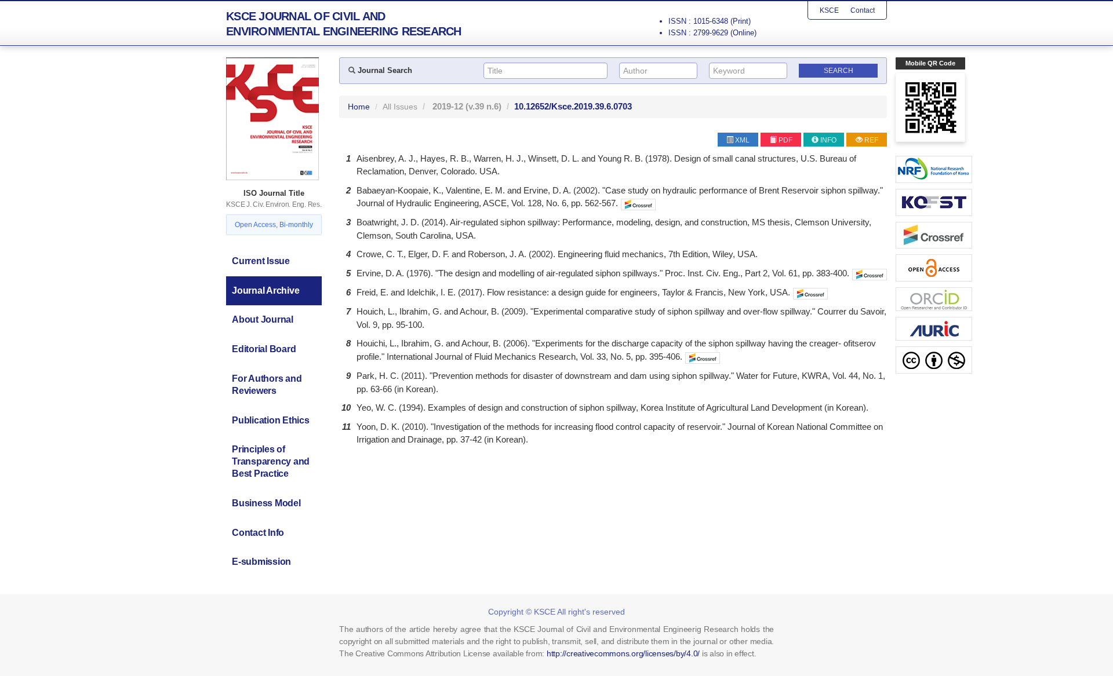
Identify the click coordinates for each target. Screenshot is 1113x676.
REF (871, 140)
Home (359, 106)
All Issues (400, 106)
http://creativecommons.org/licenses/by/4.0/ (623, 653)
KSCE (829, 10)
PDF (785, 140)
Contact (862, 10)
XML (742, 140)
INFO (828, 140)
